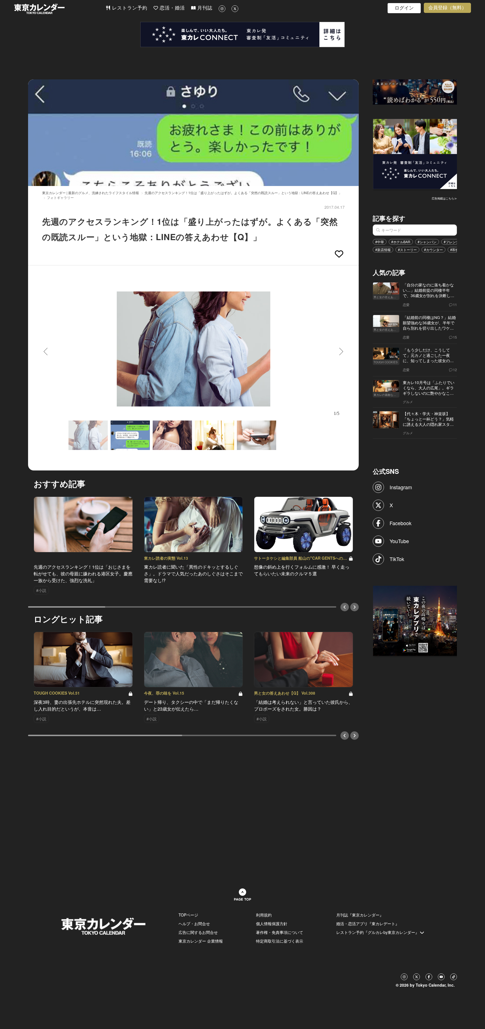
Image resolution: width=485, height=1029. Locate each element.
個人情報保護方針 (271, 923)
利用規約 (264, 915)
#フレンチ (451, 241)
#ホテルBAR (400, 241)
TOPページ (188, 915)
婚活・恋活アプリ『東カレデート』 (367, 923)
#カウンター (433, 249)
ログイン (404, 8)
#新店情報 (383, 249)
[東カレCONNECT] (242, 34)
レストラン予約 (128, 8)
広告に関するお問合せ (198, 932)
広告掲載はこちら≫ (444, 198)
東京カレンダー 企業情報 (201, 941)
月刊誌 (204, 8)
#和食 (454, 249)
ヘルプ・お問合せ (194, 923)
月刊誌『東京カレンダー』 (359, 915)
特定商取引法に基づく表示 (279, 941)
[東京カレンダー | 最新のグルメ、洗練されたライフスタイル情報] (60, 9)
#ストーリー (407, 249)
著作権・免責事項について (279, 932)
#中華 (379, 241)
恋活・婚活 (171, 8)
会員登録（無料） (447, 7)
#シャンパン (427, 241)
